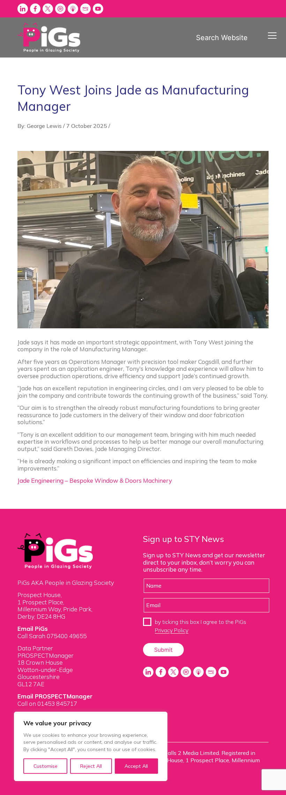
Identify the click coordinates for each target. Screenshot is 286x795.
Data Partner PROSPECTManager (45, 651)
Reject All (91, 766)
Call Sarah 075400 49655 (51, 636)
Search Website (222, 37)
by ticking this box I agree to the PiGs (200, 626)
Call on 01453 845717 (47, 703)
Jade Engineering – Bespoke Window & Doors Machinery (94, 480)
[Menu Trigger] (272, 35)
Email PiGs (32, 628)
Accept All (136, 766)
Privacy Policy (171, 630)
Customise (45, 766)
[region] (90, 746)
